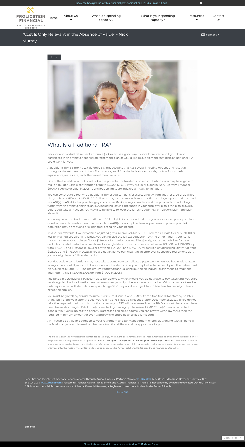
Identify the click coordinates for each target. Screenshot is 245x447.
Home (53, 18)
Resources (196, 16)
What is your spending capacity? (158, 18)
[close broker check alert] (201, 3)
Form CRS (122, 392)
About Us (71, 16)
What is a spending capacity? (106, 18)
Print (54, 57)
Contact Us (218, 18)
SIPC (148, 378)
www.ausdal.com (51, 382)
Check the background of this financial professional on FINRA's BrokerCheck (121, 3)
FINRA (141, 378)
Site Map (30, 426)
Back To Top (231, 437)
